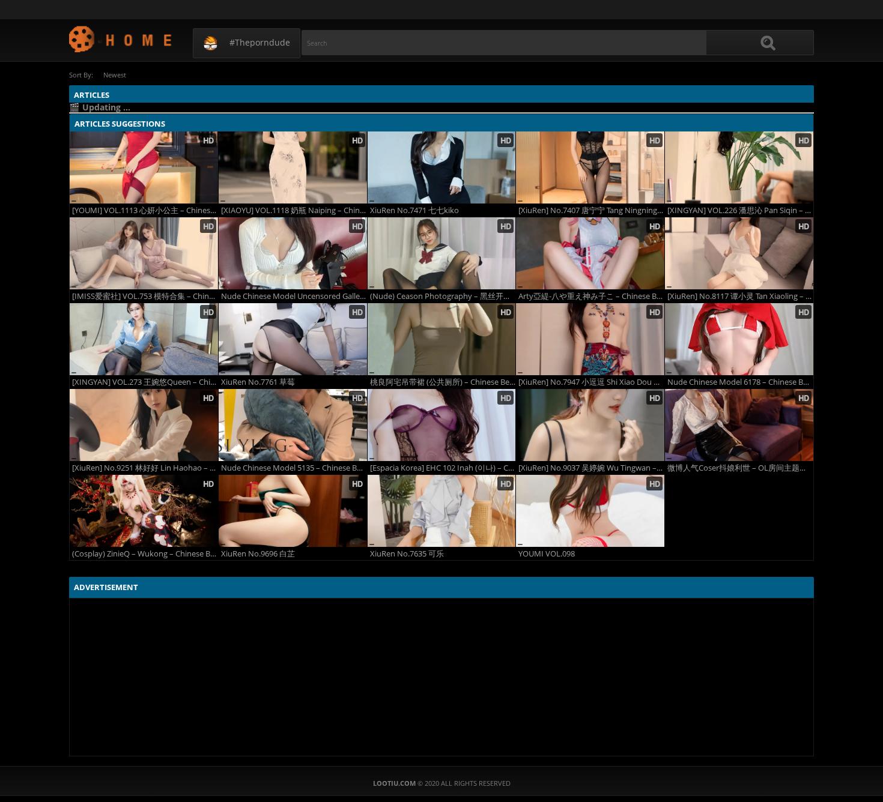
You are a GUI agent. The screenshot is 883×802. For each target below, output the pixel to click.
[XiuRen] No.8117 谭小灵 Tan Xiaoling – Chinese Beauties (740, 296)
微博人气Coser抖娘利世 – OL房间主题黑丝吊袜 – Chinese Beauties (740, 468)
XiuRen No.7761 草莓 (258, 382)
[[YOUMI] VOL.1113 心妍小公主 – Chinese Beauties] (144, 167)
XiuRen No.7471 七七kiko (414, 210)
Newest (114, 74)
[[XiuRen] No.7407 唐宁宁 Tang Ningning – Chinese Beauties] (590, 167)
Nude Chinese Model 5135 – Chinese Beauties (294, 468)
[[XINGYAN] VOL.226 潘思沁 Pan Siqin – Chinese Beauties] (739, 167)
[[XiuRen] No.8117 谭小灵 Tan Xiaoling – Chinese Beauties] (739, 253)
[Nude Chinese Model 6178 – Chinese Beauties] (739, 339)
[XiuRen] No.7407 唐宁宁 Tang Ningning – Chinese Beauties (591, 210)
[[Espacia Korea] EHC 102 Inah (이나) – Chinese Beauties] (442, 425)
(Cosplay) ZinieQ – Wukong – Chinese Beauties (145, 554)
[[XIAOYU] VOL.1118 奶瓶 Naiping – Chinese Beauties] (293, 167)
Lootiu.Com (121, 38)
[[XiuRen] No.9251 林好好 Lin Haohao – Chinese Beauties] (144, 425)
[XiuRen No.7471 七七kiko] (442, 167)
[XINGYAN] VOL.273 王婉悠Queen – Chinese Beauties (145, 382)
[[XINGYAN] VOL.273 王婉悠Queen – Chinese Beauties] (144, 339)
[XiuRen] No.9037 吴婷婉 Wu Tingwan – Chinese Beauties (591, 468)
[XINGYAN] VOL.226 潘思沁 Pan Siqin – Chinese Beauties (740, 210)
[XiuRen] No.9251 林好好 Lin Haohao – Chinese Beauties (145, 468)
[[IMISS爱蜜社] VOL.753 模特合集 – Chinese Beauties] (144, 253)
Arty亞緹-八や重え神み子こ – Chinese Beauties (591, 296)
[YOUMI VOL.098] (590, 511)
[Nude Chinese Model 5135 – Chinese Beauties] (293, 425)
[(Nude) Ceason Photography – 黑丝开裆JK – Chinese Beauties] (442, 253)
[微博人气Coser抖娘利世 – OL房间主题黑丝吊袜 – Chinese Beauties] (739, 425)
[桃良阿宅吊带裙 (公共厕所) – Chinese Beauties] (442, 339)
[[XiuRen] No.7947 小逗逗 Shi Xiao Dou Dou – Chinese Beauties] (590, 339)
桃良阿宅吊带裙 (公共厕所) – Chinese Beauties (443, 382)
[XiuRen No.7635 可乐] (442, 511)
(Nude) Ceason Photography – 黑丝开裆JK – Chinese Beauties (443, 296)
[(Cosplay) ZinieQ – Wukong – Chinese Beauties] (144, 511)
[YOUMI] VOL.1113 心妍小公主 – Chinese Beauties (145, 210)
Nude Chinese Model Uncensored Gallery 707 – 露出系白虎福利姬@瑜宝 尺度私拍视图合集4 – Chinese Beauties (294, 296)
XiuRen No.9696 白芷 (258, 554)
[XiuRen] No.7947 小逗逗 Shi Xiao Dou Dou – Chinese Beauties (591, 382)
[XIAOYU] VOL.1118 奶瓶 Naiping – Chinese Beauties (294, 210)
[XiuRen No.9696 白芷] (293, 511)
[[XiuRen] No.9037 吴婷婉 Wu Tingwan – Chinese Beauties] (590, 425)
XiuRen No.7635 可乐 (407, 554)
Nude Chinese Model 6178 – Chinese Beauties (740, 382)
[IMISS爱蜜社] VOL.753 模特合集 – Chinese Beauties (145, 296)
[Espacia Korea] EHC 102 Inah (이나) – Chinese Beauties (443, 468)
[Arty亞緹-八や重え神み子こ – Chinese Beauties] (590, 253)
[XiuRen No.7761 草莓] (293, 339)
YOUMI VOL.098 (546, 554)
